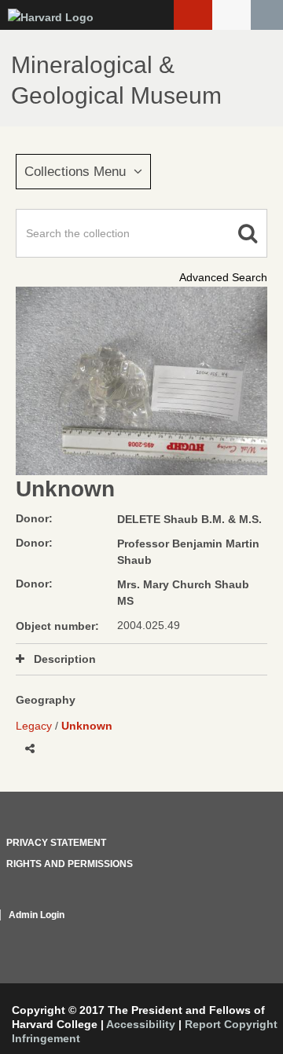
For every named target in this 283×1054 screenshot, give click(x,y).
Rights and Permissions (69, 863)
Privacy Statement (56, 842)
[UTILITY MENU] (231, 15)
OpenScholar (237, 934)
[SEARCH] (267, 15)
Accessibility (140, 1024)
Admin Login (36, 914)
